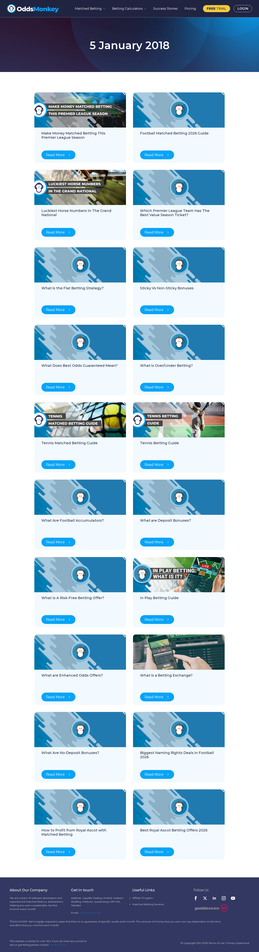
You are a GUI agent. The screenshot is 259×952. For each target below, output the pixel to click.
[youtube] (233, 898)
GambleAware (58, 944)
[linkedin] (214, 898)
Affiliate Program (142, 898)
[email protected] (90, 912)
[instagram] (224, 898)
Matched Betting (88, 9)
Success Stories (165, 9)
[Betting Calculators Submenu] (146, 9)
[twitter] (205, 898)
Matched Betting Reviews (148, 904)
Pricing (190, 9)
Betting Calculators (127, 9)
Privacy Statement (238, 943)
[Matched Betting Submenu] (105, 9)
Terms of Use (217, 943)
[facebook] (196, 898)
